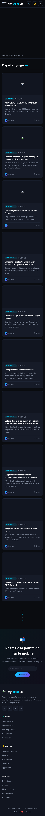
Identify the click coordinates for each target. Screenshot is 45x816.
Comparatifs (6, 738)
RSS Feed (6, 797)
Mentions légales (8, 789)
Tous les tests (7, 721)
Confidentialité (7, 793)
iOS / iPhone (7, 759)
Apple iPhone (7, 725)
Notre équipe (7, 781)
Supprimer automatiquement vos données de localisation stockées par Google (21, 477)
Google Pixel (7, 734)
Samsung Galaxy (8, 730)
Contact (5, 785)
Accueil (5, 55)
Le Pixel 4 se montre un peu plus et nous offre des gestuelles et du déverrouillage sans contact (22, 423)
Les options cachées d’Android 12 (19, 369)
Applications (7, 768)
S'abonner (22, 675)
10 (23, 620)
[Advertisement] (22, 30)
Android (5, 755)
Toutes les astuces (9, 751)
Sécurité (5, 763)
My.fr (15, 3)
